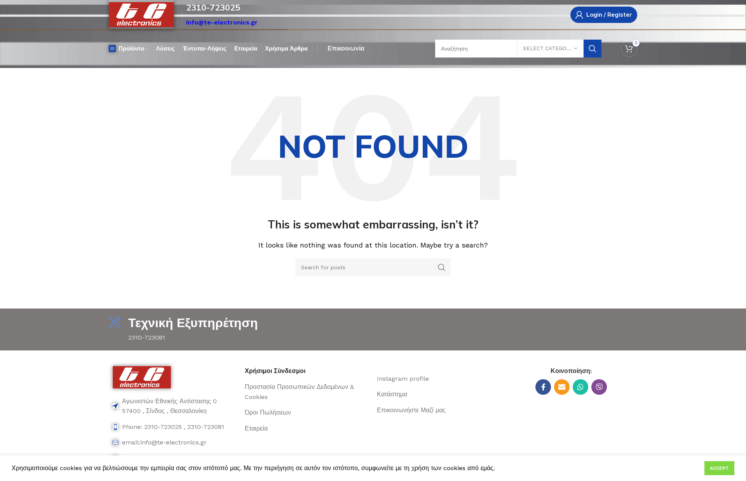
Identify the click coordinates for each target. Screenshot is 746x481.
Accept (719, 468)
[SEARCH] (592, 49)
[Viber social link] (599, 387)
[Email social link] (562, 387)
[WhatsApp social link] (580, 387)
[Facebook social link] (543, 387)
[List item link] (175, 406)
